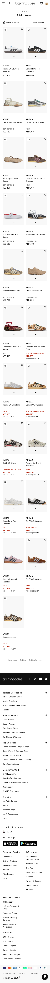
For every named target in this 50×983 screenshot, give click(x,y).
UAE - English (8, 937)
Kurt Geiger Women (11, 728)
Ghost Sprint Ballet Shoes (11, 179)
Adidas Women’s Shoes (12, 697)
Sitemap (29, 890)
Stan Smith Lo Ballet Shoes (11, 235)
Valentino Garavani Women (14, 732)
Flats (5, 818)
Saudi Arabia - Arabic (12, 959)
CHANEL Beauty (9, 774)
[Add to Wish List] (22, 29)
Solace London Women (12, 755)
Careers (29, 877)
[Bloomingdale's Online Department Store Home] (25, 3)
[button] (13, 56)
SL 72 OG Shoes (9, 463)
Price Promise (8, 874)
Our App (29, 868)
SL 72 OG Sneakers (34, 521)
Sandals (6, 710)
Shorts (5, 805)
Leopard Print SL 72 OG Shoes (36, 348)
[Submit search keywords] (9, 3)
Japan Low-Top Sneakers (9, 522)
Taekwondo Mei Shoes (12, 122)
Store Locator (32, 864)
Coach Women (9, 724)
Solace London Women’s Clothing (17, 760)
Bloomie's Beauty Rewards (10, 918)
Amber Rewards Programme (9, 925)
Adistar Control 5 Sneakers (33, 464)
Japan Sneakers (9, 637)
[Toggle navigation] (3, 3)
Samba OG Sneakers (11, 405)
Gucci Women (8, 719)
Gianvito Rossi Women (12, 778)
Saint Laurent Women (12, 737)
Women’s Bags (9, 810)
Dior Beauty (8, 787)
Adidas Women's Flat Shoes (14, 705)
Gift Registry (8, 902)
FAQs (5, 878)
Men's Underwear (10, 801)
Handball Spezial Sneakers (10, 580)
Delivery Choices (10, 861)
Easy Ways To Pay (34, 872)
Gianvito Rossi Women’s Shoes (15, 782)
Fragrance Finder (10, 913)
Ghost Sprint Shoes (34, 291)
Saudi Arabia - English (12, 954)
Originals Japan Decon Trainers (35, 179)
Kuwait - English (9, 946)
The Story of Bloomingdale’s (32, 858)
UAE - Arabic (8, 941)
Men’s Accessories (10, 814)
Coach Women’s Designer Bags (16, 747)
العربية (9, 832)
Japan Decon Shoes (11, 291)
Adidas (25, 11)
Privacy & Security (34, 881)
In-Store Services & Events (11, 907)
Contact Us (7, 857)
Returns (6, 870)
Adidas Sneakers (10, 701)
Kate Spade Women (11, 764)
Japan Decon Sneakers (36, 122)
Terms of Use (32, 885)
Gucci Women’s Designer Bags (15, 751)
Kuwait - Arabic (9, 950)
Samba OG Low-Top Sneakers (11, 70)
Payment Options (10, 865)
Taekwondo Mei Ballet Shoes (12, 348)
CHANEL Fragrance (11, 791)
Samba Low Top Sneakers (33, 70)
